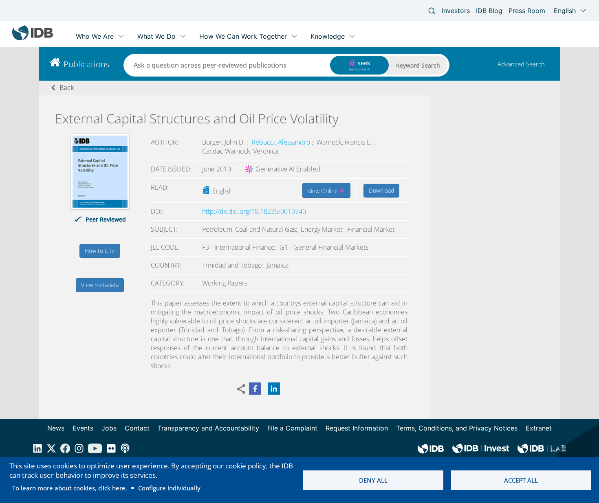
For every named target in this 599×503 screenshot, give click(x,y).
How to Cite (100, 251)
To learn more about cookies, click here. (69, 488)
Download (381, 190)
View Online (323, 191)
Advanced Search (521, 64)
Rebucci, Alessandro (281, 142)
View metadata (100, 285)
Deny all (373, 480)
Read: (160, 187)
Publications (86, 64)
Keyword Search (418, 65)
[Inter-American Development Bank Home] (32, 38)
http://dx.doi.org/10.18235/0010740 (254, 211)
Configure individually (169, 488)
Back (66, 87)
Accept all (521, 480)
